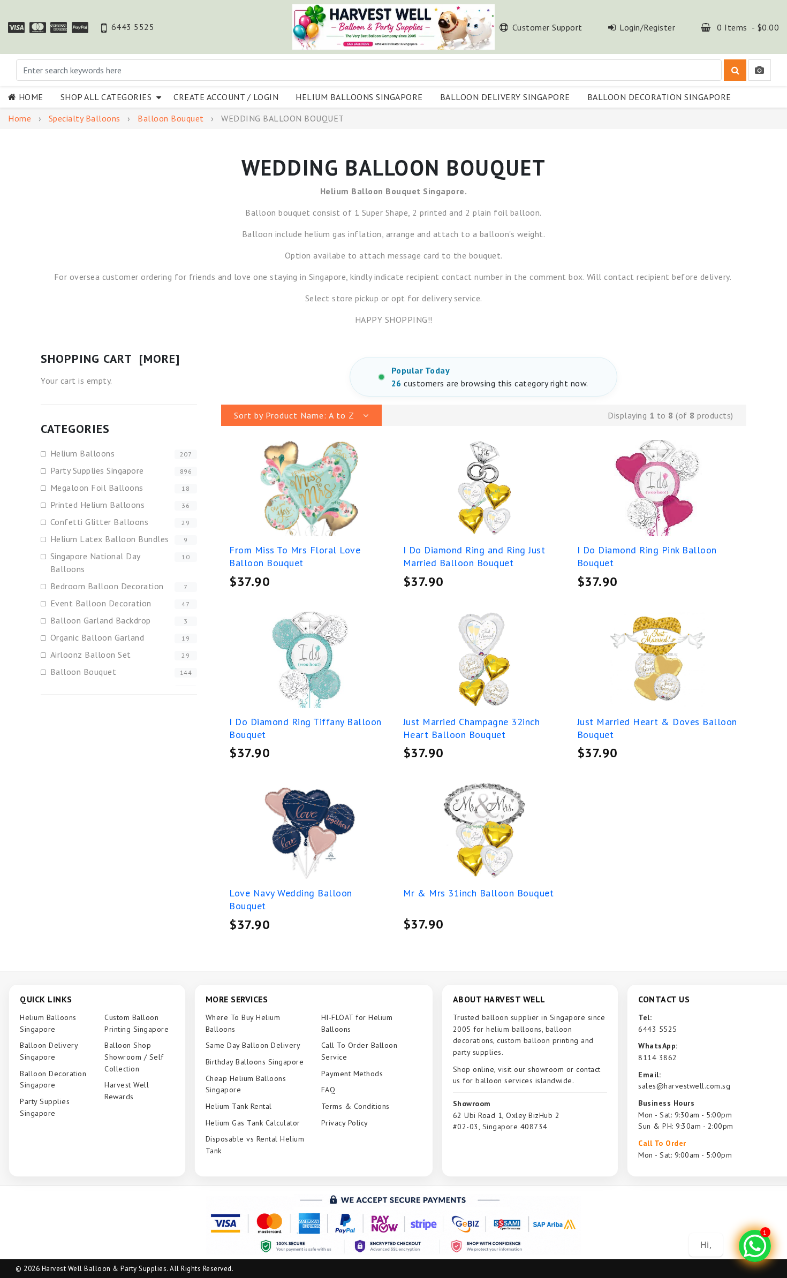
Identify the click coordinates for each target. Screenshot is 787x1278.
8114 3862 (657, 1057)
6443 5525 (132, 26)
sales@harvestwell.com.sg (684, 1086)
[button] (301, 415)
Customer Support (547, 27)
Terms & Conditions (355, 1106)
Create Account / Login (225, 97)
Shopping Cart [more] (110, 358)
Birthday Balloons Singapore (255, 1062)
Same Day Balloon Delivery (253, 1045)
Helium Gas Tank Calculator (253, 1123)
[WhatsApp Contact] (755, 1246)
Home (31, 97)
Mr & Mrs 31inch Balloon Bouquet (478, 893)
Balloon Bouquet (171, 118)
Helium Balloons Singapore (359, 97)
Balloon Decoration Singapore (659, 97)
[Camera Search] (759, 70)
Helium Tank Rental (239, 1106)
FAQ (328, 1089)
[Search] (735, 70)
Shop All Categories (108, 97)
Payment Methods (352, 1073)
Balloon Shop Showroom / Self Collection (134, 1056)
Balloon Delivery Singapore (505, 97)
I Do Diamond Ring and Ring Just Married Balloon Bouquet (474, 556)
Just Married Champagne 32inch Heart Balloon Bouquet (471, 728)
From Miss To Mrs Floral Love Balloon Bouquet (294, 556)
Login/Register (647, 27)
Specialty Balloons (84, 118)
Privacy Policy (344, 1123)
